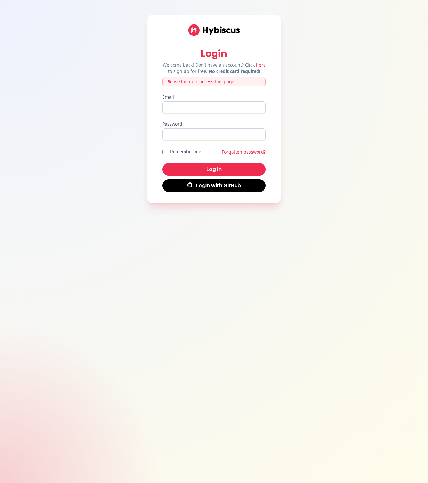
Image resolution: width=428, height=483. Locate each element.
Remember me (185, 152)
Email (168, 97)
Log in (214, 169)
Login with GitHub (218, 185)
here (261, 65)
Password (172, 124)
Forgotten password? (244, 152)
